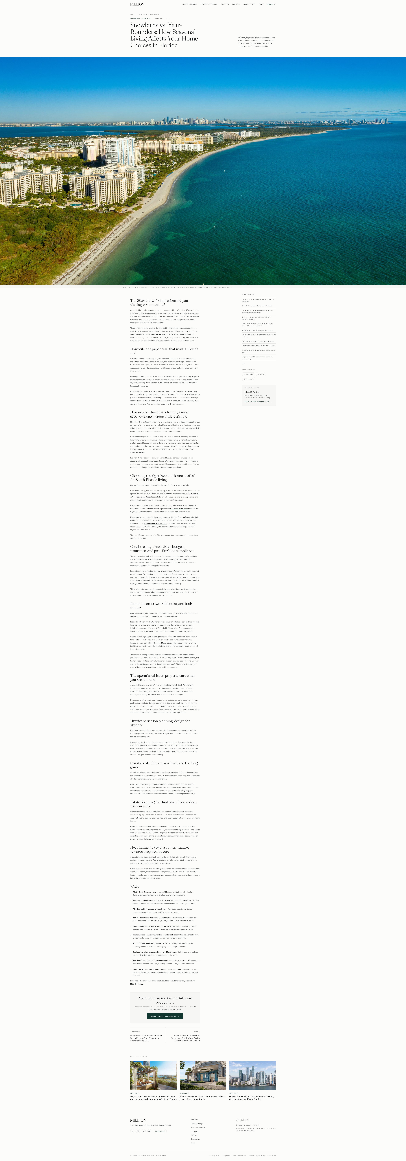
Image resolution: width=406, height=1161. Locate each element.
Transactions (249, 4)
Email (262, 374)
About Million (272, 1155)
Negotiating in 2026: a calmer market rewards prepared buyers (257, 358)
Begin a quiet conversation (165, 1016)
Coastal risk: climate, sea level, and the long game (258, 346)
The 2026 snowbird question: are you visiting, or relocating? (258, 300)
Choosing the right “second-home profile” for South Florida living (257, 318)
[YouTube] (149, 1131)
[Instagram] (138, 1131)
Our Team (225, 4)
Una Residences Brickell (142, 497)
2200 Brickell (193, 494)
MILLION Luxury (136, 984)
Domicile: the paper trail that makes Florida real (257, 306)
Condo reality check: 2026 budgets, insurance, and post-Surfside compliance (257, 325)
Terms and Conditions (239, 1155)
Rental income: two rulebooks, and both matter (257, 330)
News (261, 4)
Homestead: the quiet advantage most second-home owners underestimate (257, 311)
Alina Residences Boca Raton (155, 523)
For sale (236, 4)
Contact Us (160, 1131)
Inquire (270, 4)
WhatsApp (250, 379)
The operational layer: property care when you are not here (259, 336)
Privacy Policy (226, 1155)
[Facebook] (132, 1131)
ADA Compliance (214, 1155)
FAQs (243, 363)
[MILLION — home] (137, 4)
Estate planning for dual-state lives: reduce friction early (259, 351)
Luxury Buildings (189, 4)
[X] (144, 1131)
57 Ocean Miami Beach (179, 509)
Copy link (249, 374)
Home (132, 14)
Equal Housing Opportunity (257, 1155)
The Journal (142, 14)
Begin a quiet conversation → (258, 402)
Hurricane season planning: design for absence (258, 341)
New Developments (209, 4)
